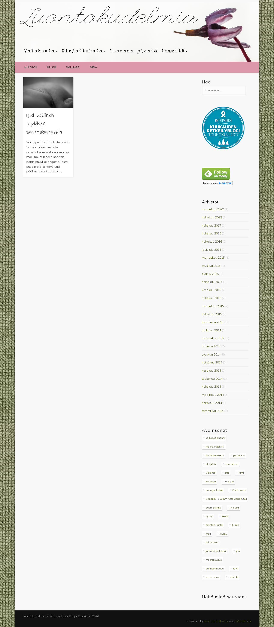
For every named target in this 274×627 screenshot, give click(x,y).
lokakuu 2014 (211, 346)
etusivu (30, 67)
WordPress (243, 621)
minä (93, 67)
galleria (73, 67)
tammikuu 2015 (212, 322)
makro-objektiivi (215, 446)
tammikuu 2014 (212, 411)
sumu (223, 533)
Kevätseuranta (214, 524)
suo (227, 472)
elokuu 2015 (210, 274)
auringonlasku (214, 490)
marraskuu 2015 (213, 257)
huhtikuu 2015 (211, 298)
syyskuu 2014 (211, 354)
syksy (209, 516)
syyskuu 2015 (211, 266)
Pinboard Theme (216, 621)
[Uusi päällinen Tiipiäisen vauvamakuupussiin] (48, 92)
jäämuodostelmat (216, 551)
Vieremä (210, 472)
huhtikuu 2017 (211, 225)
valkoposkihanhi (215, 437)
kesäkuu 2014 (211, 370)
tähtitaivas (212, 542)
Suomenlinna (213, 507)
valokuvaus (212, 577)
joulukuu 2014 (211, 330)
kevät (225, 516)
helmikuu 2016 (212, 241)
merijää (229, 481)
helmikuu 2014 (212, 403)
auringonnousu (215, 568)
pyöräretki (239, 455)
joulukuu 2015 (211, 250)
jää (238, 551)
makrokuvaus (214, 559)
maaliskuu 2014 (213, 395)
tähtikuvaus (239, 490)
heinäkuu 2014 (212, 362)
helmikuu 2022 (212, 217)
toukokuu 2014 (212, 379)
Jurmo (235, 524)
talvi (235, 568)
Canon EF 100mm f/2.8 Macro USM (226, 498)
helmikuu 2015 (212, 314)
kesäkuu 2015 (211, 290)
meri (208, 533)
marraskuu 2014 (213, 338)
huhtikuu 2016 (211, 233)
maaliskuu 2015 (213, 306)
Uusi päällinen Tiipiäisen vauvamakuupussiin (44, 123)
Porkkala (211, 481)
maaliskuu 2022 (213, 209)
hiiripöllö (211, 464)
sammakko (231, 464)
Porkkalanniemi (215, 455)
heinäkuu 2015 (212, 282)
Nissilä (235, 507)
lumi (241, 472)
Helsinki (233, 577)
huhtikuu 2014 (211, 386)
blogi (51, 67)
